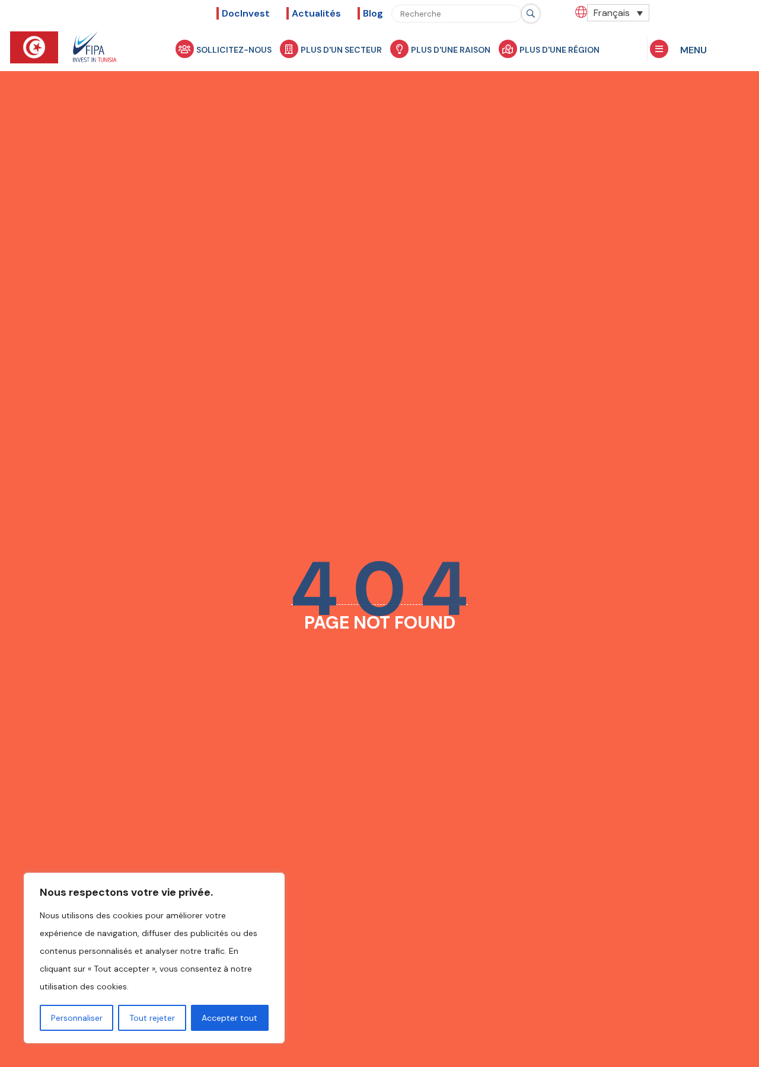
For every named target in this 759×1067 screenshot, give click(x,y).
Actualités (316, 13)
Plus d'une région (559, 49)
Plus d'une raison (450, 49)
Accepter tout (229, 1017)
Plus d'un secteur (341, 49)
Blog (373, 13)
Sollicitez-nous (234, 49)
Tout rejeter (152, 1017)
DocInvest (246, 13)
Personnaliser (77, 1017)
